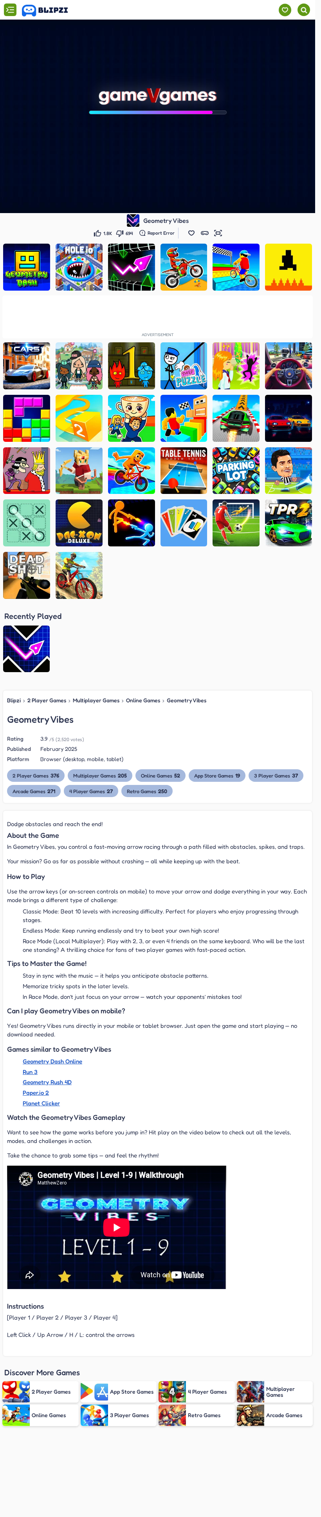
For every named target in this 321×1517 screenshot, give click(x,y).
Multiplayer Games (96, 700)
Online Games (143, 700)
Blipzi (14, 700)
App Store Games (217, 775)
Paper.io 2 (36, 1092)
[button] (191, 233)
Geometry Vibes (186, 700)
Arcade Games (34, 791)
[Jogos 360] (50, 10)
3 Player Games (276, 775)
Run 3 (30, 1072)
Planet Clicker (41, 1103)
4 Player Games (91, 791)
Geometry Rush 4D (47, 1082)
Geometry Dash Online (52, 1061)
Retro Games (147, 791)
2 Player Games (46, 700)
